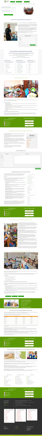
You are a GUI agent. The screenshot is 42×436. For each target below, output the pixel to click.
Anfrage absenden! (38, 168)
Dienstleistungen (24, 3)
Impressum (27, 435)
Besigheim (6, 419)
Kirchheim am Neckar (7, 411)
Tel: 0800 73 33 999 (26, 1)
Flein (5, 420)
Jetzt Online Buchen (8, 14)
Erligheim (28, 146)
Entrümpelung (12, 106)
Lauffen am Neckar (29, 140)
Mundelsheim (28, 143)
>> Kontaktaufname (29, 123)
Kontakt (4, 405)
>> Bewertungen (29, 125)
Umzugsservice (19, 3)
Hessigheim (28, 144)
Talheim (28, 141)
